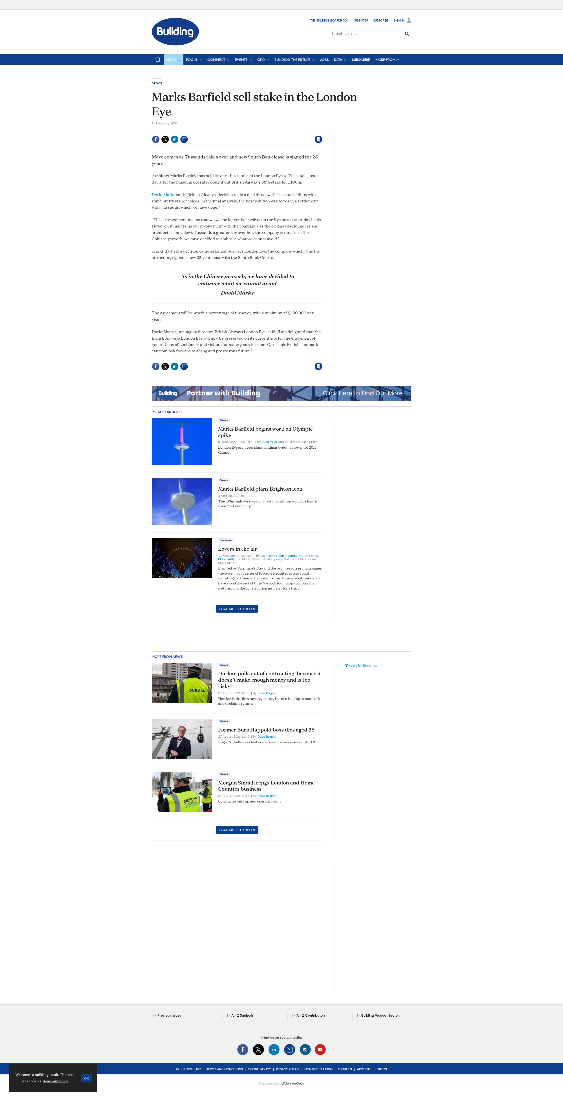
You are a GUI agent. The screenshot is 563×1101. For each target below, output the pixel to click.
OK (86, 1078)
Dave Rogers (267, 693)
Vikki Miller (269, 442)
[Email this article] (184, 139)
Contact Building (318, 1069)
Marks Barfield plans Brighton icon (260, 488)
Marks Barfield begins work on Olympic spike (265, 432)
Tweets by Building (361, 665)
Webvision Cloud (293, 1083)
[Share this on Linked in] (175, 139)
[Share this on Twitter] (165, 139)
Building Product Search (380, 1015)
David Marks (163, 194)
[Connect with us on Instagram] (305, 1049)
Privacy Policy (287, 1069)
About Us (345, 1069)
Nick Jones (269, 556)
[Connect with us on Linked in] (274, 1049)
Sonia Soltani (287, 556)
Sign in (264, 130)
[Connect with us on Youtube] (320, 1049)
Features (226, 540)
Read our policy (55, 1080)
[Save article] (318, 139)
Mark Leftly (226, 559)
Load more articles (237, 608)
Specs (382, 1069)
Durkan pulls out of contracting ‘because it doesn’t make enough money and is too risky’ (269, 680)
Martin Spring (308, 556)
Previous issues (169, 1015)
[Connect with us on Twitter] (258, 1049)
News (157, 83)
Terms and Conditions (225, 1069)
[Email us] (289, 1049)
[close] (322, 130)
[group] (386, 59)
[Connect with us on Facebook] (243, 1049)
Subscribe (381, 20)
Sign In (399, 20)
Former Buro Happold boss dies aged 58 (266, 729)
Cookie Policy (259, 1069)
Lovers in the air (237, 548)
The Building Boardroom (329, 20)
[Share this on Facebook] (156, 139)
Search (406, 33)
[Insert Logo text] (175, 44)
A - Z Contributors (310, 1015)
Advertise (364, 1069)
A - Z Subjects (242, 1015)
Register (361, 20)
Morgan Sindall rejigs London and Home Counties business (266, 785)
